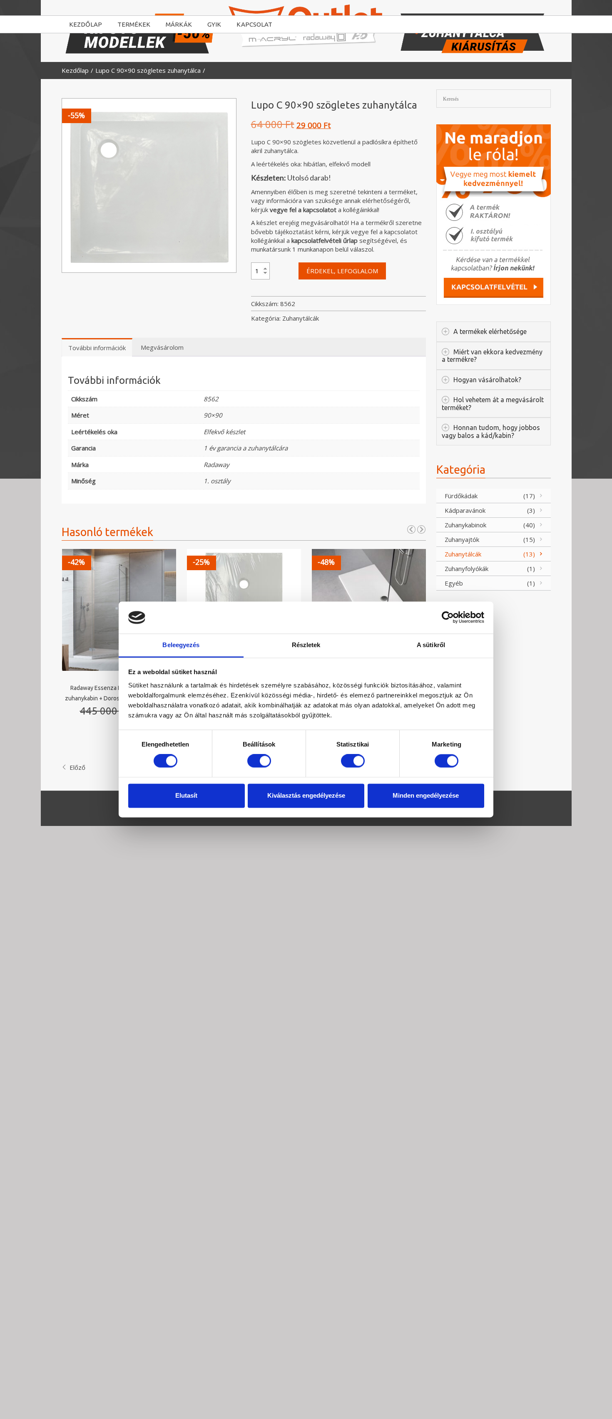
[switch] (259, 761)
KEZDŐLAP (85, 24)
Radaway (216, 464)
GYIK (214, 24)
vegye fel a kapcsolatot (303, 209)
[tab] (198, 345)
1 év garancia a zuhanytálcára (246, 448)
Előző (76, 767)
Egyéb (454, 583)
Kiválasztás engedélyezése (306, 795)
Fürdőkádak (461, 496)
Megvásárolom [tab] (162, 347)
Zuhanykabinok (465, 525)
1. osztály (217, 481)
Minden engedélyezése (426, 795)
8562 (211, 399)
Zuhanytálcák (300, 318)
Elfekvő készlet (224, 432)
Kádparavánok (465, 510)
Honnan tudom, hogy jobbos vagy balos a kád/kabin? (491, 431)
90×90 (213, 415)
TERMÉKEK (133, 24)
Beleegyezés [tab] (180, 644)
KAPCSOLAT (254, 24)
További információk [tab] (97, 348)
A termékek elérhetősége (490, 331)
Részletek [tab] (306, 644)
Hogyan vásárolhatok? (487, 379)
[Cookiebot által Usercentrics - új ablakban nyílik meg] (447, 617)
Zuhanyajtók (462, 539)
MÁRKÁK (179, 24)
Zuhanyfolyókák (466, 568)
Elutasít (186, 795)
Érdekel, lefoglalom (342, 271)
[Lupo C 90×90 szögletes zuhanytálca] (149, 185)
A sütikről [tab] (431, 644)
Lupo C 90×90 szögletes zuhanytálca (148, 70)
